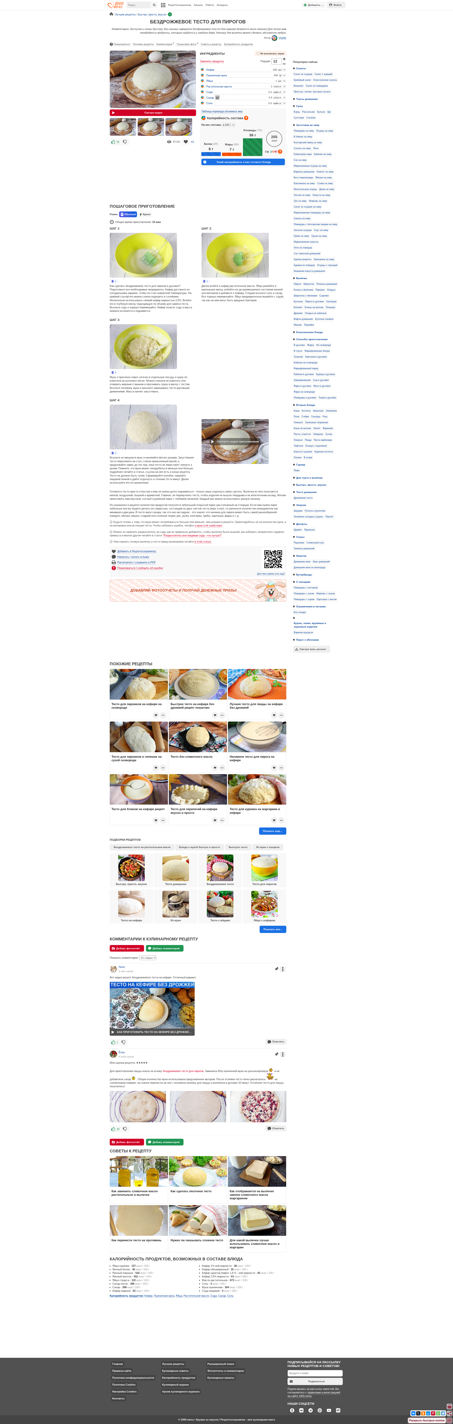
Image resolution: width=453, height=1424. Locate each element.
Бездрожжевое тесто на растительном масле (142, 847)
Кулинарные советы (175, 1370)
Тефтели (298, 446)
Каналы (198, 5)
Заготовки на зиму (307, 125)
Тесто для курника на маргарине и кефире (255, 810)
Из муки (176, 920)
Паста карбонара (323, 440)
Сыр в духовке (321, 380)
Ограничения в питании (311, 606)
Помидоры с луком (304, 593)
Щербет (298, 530)
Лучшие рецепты (173, 1363)
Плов (296, 416)
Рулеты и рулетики (315, 511)
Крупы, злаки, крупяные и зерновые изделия (310, 625)
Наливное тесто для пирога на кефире (252, 758)
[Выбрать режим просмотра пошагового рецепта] (114, 281)
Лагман (298, 457)
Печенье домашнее (326, 284)
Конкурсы (222, 5)
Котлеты (306, 411)
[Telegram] (443, 1413)
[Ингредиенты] (449, 1406)
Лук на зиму (300, 201)
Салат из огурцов (303, 74)
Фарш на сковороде (304, 392)
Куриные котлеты (323, 451)
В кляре (308, 457)
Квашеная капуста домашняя (309, 271)
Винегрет (298, 86)
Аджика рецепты (302, 259)
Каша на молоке (302, 428)
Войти (338, 5)
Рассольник (308, 112)
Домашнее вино (302, 561)
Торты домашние (307, 99)
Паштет (329, 516)
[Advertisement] (316, 34)
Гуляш (328, 434)
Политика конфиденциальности (133, 1377)
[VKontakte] (413, 1413)
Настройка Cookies (124, 1391)
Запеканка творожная (316, 422)
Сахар (210, 97)
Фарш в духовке (302, 386)
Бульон (321, 112)
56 (118, 141)
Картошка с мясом (327, 599)
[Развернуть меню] (449, 1420)
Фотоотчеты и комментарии (225, 1370)
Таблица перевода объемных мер (221, 111)
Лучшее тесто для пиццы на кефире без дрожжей (256, 705)
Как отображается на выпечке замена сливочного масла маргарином (252, 1195)
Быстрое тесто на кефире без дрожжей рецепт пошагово (192, 705)
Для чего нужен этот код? (271, 573)
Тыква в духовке (327, 397)
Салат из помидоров (317, 86)
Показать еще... (272, 831)
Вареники (328, 428)
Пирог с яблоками (307, 639)
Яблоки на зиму (323, 177)
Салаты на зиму (302, 148)
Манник (298, 325)
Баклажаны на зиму (304, 183)
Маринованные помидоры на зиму (312, 212)
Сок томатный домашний (307, 253)
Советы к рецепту (211, 44)
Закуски (301, 505)
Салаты (301, 68)
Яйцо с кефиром (264, 920)
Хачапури (331, 301)
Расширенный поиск (220, 1363)
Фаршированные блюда (317, 351)
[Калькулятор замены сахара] (217, 97)
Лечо (316, 148)
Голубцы (315, 416)
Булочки (298, 301)
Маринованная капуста (306, 242)
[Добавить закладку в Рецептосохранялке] (186, 141)
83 (192, 141)
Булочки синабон (324, 319)
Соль (209, 103)
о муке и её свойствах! (208, 525)
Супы (299, 106)
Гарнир (300, 464)
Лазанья (298, 440)
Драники (298, 313)
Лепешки (330, 307)
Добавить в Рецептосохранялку (136, 551)
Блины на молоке (314, 307)
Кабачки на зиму (323, 154)
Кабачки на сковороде (305, 362)
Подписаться (316, 1381)
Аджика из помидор (304, 265)
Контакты (118, 1398)
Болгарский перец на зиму (308, 142)
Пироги (297, 284)
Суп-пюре (299, 118)
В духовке (299, 345)
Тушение (298, 357)
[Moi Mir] (428, 1413)
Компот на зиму (325, 172)
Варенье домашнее (304, 172)
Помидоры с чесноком (306, 587)
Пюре (297, 470)
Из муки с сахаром (267, 847)
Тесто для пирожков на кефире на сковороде (136, 705)
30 (118, 1128)
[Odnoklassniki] (423, 1413)
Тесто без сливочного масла (191, 756)
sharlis (282, 37)
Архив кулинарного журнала (180, 1391)
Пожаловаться (122, 44)
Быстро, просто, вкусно (311, 484)
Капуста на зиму (321, 195)
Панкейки (309, 325)
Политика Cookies (124, 1384)
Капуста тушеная (303, 451)
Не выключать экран (272, 53)
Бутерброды (304, 574)
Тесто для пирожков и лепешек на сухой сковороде (136, 758)
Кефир (210, 69)
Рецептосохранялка (179, 5)
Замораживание (302, 380)
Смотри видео (153, 112)
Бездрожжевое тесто (220, 884)
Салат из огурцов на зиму (307, 207)
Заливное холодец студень (308, 516)
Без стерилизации (303, 177)
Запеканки (331, 411)
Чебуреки (318, 434)
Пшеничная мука (216, 75)
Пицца (308, 440)
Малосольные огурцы (305, 189)
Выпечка (301, 278)
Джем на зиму (326, 189)
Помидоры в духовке (305, 397)
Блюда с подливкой (316, 446)
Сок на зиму (300, 160)
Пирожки (320, 290)
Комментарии (165, 44)
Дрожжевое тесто (303, 498)
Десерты (301, 524)
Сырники (324, 295)
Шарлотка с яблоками (305, 295)
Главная (117, 1363)
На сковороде (323, 345)
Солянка (310, 118)
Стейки (305, 416)
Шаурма (298, 511)
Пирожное (309, 530)
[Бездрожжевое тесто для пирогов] (123, 127)
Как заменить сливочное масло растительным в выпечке (134, 1193)
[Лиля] (113, 969)
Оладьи (331, 290)
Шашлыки (318, 411)
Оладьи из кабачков (315, 313)
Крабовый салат (302, 80)
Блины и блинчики (303, 290)
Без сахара (300, 612)
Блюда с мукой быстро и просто (199, 847)
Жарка (310, 345)
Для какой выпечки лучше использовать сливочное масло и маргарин (254, 1244)
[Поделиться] (449, 1413)
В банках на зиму (303, 136)
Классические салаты (325, 80)
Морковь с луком (325, 593)
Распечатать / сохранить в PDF (136, 562)
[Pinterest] (433, 1413)
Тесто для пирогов (264, 884)
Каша (296, 411)
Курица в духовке (325, 374)
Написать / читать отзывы (133, 556)
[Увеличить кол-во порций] (284, 59)
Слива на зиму (325, 183)
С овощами (303, 581)
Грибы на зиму (301, 236)
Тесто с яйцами (220, 920)
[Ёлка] (113, 1054)
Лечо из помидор (303, 247)
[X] (418, 1413)
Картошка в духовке (316, 357)
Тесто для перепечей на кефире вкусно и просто (194, 810)
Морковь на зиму (318, 201)
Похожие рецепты (143, 44)
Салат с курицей (323, 74)
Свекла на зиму (302, 218)
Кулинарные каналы (220, 1377)
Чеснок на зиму (302, 195)
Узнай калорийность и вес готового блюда (244, 162)
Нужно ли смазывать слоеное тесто (197, 1240)
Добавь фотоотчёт (128, 948)
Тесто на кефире (131, 920)
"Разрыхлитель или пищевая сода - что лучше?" (192, 535)
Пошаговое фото (187, 44)
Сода (209, 91)
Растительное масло (219, 86)
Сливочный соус (315, 542)
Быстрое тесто (238, 847)
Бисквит (298, 307)
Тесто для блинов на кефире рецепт (138, 809)
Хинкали (298, 422)
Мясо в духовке (321, 386)
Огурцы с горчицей (327, 265)
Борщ (297, 112)
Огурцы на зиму (324, 131)
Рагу (325, 416)
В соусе (298, 351)
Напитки (301, 555)
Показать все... (272, 929)
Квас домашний (321, 561)
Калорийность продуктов (238, 44)
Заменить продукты (212, 61)
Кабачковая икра (303, 154)
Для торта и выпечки (309, 477)
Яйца (209, 80)
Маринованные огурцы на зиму (310, 166)
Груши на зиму (319, 236)
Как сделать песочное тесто (191, 1191)
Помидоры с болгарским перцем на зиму (315, 224)
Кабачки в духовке (304, 374)
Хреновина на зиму (324, 259)
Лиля (122, 966)
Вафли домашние (303, 319)
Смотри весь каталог (313, 649)
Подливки (299, 542)
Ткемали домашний (304, 548)
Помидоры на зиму (304, 131)
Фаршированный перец (306, 368)
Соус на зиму (321, 230)
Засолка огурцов (303, 230)
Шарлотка (308, 284)
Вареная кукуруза (303, 632)
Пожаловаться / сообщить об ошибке (140, 567)
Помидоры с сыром (304, 599)
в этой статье (203, 541)
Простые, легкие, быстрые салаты (312, 91)
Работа (210, 5)
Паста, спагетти (302, 434)
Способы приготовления (312, 339)
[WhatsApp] (438, 1413)
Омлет (316, 428)
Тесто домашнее (306, 492)
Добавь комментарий (166, 948)
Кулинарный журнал (175, 1384)
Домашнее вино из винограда (309, 567)
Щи (329, 112)
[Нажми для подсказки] (246, 118)
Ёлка (122, 1052)
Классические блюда (309, 332)
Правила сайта (121, 1370)
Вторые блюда (305, 405)
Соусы (300, 536)
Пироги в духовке (314, 301)
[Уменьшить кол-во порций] (284, 64)
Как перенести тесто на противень (136, 1240)
